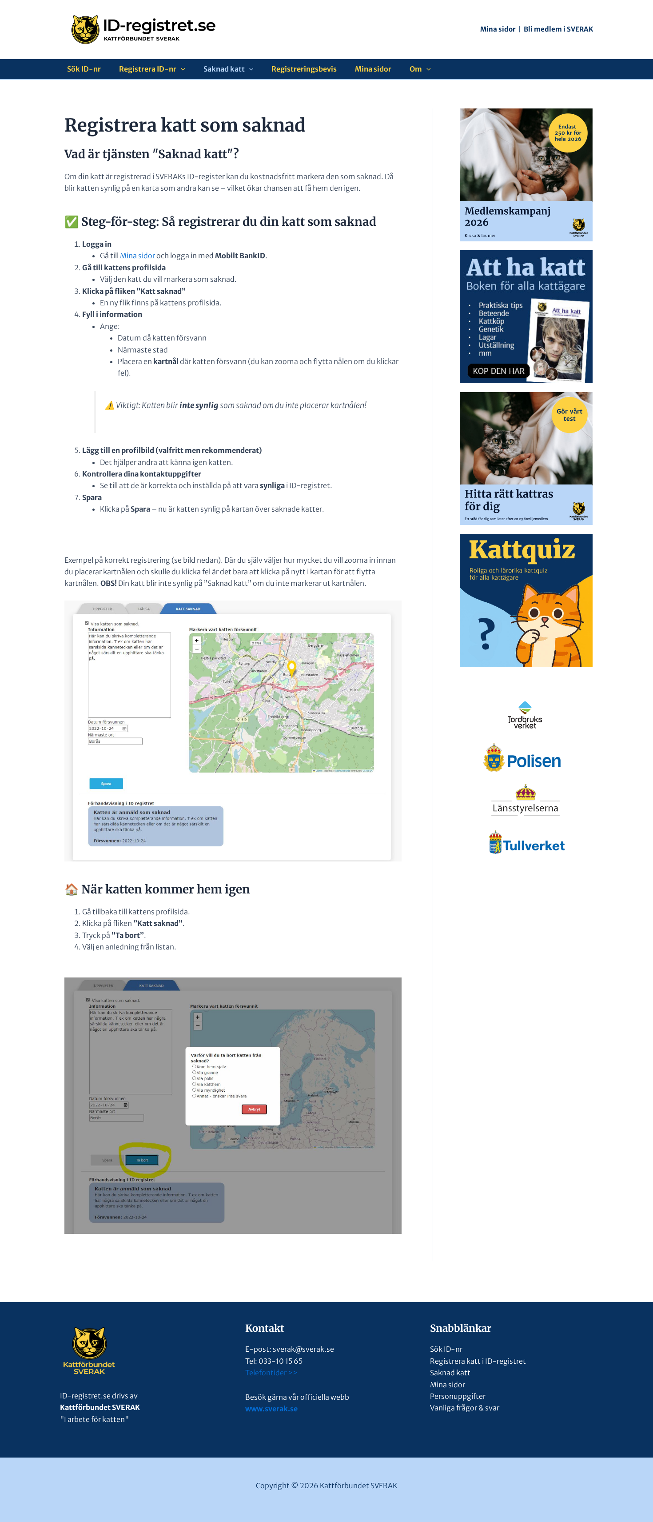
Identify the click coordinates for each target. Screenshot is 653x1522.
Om (416, 68)
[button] (180, 69)
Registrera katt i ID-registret (478, 1361)
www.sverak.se (271, 1408)
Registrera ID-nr (147, 68)
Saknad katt (224, 68)
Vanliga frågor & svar (464, 1407)
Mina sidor (498, 29)
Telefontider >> (271, 1372)
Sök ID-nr (84, 68)
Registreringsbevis (304, 68)
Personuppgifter (458, 1396)
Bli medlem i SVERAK (558, 29)
